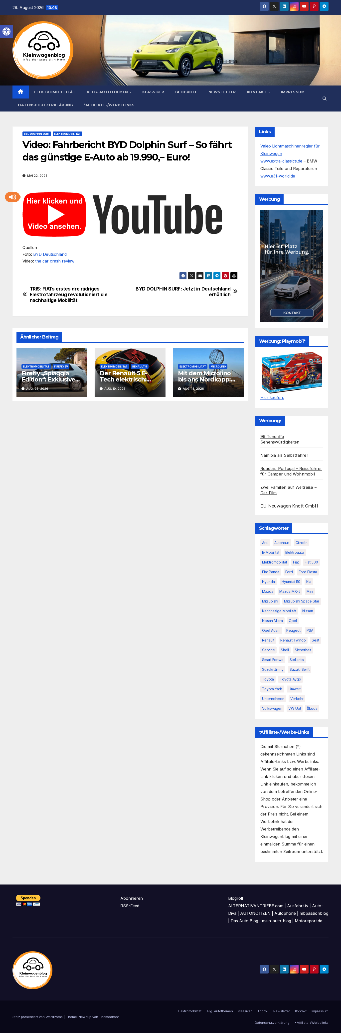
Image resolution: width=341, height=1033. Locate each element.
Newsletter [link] (222, 92)
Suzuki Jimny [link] (273, 669)
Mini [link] (310, 591)
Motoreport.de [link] (308, 920)
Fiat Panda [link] (270, 572)
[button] (12, 197)
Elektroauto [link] (294, 552)
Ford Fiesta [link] (308, 572)
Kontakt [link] (257, 92)
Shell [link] (285, 650)
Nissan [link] (307, 611)
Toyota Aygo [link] (290, 679)
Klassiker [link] (153, 92)
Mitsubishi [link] (270, 601)
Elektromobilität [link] (55, 92)
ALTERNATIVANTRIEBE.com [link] (255, 905)
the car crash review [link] (54, 261)
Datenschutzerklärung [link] (45, 105)
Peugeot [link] (293, 630)
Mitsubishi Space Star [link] (301, 601)
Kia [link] (308, 582)
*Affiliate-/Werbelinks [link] (109, 105)
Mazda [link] (267, 591)
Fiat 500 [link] (311, 562)
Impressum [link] (293, 92)
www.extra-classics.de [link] (281, 161)
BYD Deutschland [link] (50, 254)
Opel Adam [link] (271, 630)
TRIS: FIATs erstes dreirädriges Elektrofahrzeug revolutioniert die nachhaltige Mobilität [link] (69, 294)
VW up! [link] (294, 708)
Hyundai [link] (269, 582)
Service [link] (268, 650)
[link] (6, 31)
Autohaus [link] (282, 542)
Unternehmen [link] (273, 698)
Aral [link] (265, 542)
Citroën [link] (302, 542)
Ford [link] (289, 572)
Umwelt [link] (295, 689)
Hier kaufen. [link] (272, 397)
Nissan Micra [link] (272, 620)
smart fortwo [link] (273, 660)
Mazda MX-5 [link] (290, 591)
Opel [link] (293, 620)
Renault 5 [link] (139, 366)
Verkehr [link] (297, 698)
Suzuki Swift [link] (300, 669)
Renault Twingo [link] (293, 640)
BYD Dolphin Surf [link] (36, 133)
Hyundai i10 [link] (291, 582)
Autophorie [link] (285, 913)
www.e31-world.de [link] (277, 176)
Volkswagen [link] (272, 708)
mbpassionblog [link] (314, 913)
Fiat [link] (296, 562)
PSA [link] (310, 630)
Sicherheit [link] (303, 650)
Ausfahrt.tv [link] (297, 905)
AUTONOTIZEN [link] (255, 913)
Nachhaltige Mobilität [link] (279, 611)
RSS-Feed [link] (129, 905)
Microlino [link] (218, 366)
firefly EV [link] (61, 366)
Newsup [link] (85, 1017)
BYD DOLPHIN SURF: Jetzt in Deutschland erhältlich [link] (183, 292)
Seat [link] (315, 640)
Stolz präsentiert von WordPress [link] (38, 1017)
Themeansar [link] (109, 1017)
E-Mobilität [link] (270, 552)
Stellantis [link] (297, 660)
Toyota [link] (268, 679)
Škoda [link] (312, 708)
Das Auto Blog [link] (244, 920)
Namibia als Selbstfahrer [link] (284, 455)
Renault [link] (268, 640)
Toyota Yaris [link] (272, 689)
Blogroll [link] (186, 92)
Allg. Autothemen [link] (108, 92)
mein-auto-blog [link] (276, 920)
